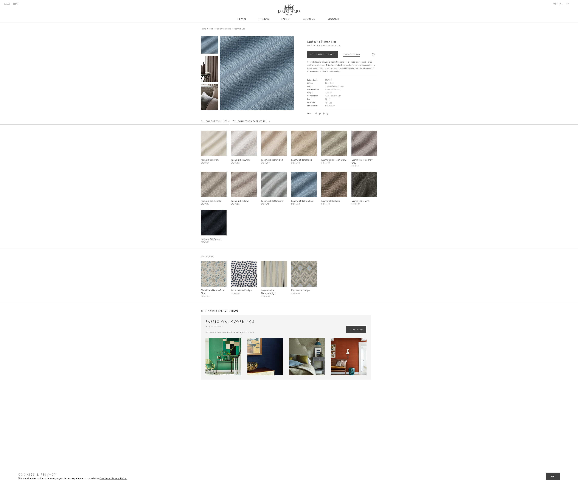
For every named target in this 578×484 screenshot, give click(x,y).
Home (203, 29)
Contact (7, 4)
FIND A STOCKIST (351, 54)
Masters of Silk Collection (324, 45)
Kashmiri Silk (239, 29)
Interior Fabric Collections (220, 29)
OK (553, 476)
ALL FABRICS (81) (251, 121)
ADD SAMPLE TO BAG (322, 54)
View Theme (356, 329)
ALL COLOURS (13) (214, 121)
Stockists (334, 18)
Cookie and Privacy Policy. (113, 478)
